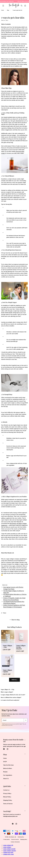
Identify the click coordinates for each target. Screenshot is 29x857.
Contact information (15, 841)
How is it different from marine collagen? (11, 697)
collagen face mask (8, 852)
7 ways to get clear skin (17, 10)
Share (4, 613)
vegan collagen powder (9, 848)
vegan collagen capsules (9, 850)
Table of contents (6, 24)
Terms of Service (7, 803)
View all (14, 679)
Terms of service (15, 839)
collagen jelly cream (8, 854)
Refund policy (21, 836)
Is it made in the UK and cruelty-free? (10, 700)
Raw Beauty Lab (12, 836)
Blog (8, 10)
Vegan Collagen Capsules (7, 671)
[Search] (21, 5)
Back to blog (15, 620)
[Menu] (3, 5)
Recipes (5, 771)
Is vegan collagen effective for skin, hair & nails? (13, 694)
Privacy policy (6, 839)
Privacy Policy (7, 793)
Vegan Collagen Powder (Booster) (20, 647)
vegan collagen (7, 847)
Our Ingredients (7, 775)
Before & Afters (7, 768)
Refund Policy (7, 797)
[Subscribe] (25, 720)
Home (2, 10)
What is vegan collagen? (7, 692)
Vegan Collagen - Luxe (7, 646)
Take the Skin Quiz (8, 765)
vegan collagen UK (8, 845)
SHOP (5, 761)
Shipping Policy (7, 800)
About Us (6, 778)
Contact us (6, 790)
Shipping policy (23, 839)
